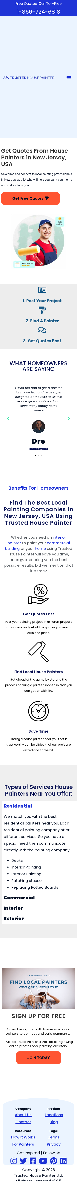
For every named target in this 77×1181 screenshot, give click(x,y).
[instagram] (13, 1161)
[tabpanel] (39, 852)
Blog (54, 1122)
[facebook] (33, 1161)
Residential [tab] (18, 806)
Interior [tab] (13, 908)
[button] (69, 77)
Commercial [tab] (19, 898)
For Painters (23, 1144)
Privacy (54, 1144)
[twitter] (23, 1161)
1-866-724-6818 (38, 11)
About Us (23, 1114)
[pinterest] (53, 1161)
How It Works (23, 1137)
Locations (54, 1114)
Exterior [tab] (14, 918)
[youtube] (43, 1161)
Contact (23, 1122)
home (40, 548)
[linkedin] (63, 1161)
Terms (54, 1137)
